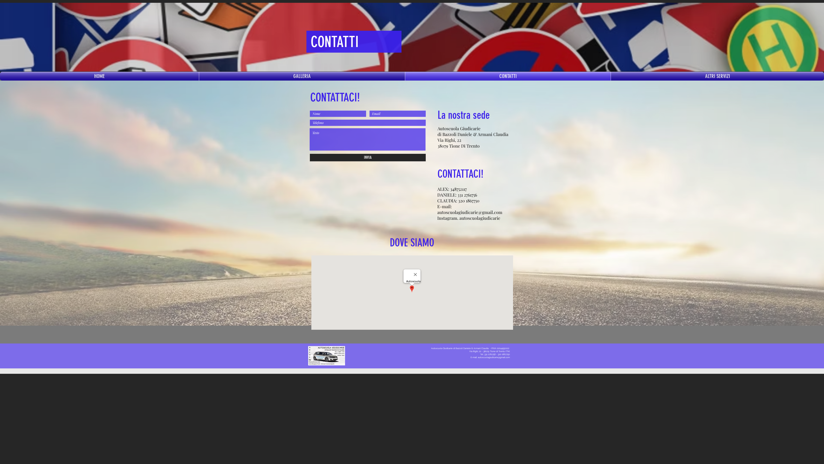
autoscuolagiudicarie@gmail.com (469, 212)
